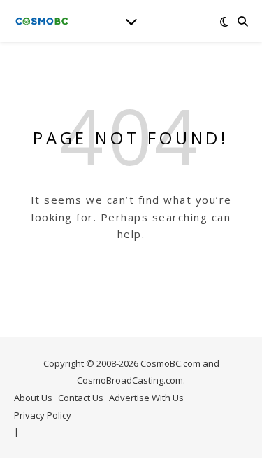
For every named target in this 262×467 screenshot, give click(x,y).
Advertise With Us (146, 397)
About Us (33, 397)
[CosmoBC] (42, 21)
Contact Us (80, 397)
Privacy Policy (42, 415)
